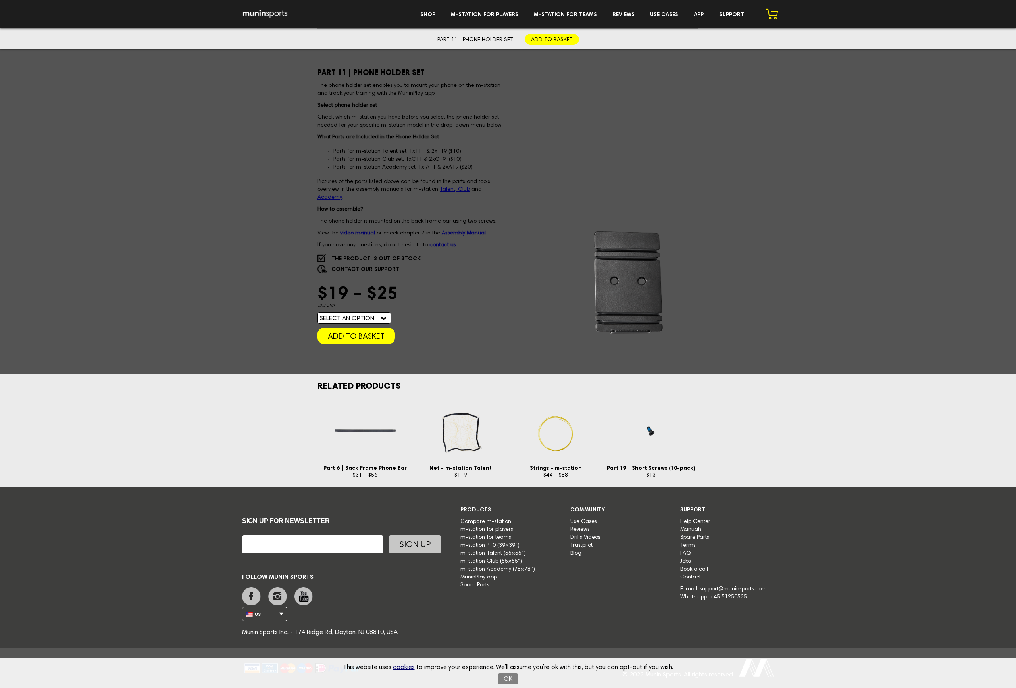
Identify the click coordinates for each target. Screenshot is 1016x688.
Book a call (694, 569)
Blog (575, 553)
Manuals (691, 529)
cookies (404, 667)
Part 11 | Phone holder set (475, 40)
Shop (427, 15)
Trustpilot (581, 545)
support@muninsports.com (733, 589)
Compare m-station (485, 522)
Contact (690, 577)
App (699, 15)
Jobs (685, 561)
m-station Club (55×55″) (491, 561)
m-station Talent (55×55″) (493, 553)
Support (731, 15)
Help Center (695, 522)
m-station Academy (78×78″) (497, 569)
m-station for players (484, 15)
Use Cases (664, 15)
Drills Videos (585, 537)
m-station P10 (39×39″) (490, 545)
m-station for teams (565, 15)
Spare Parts (474, 585)
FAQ (685, 553)
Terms (688, 545)
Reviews (623, 15)
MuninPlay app (478, 577)
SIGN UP (415, 545)
